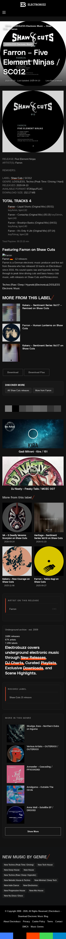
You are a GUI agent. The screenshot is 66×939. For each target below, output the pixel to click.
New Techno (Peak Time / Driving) (19, 865)
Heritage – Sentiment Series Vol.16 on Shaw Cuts (48, 536)
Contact (58, 921)
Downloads (33, 667)
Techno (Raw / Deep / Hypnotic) (19, 284)
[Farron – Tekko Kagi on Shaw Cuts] (49, 561)
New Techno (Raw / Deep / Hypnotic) (20, 875)
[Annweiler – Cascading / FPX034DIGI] (15, 774)
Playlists (48, 662)
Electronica (41, 284)
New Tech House (45, 865)
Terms (50, 921)
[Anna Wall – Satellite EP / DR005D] (15, 815)
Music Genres (37, 926)
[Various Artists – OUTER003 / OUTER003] (15, 754)
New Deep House (12, 870)
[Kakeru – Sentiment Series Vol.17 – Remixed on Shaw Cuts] (11, 312)
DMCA (25, 926)
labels (11, 643)
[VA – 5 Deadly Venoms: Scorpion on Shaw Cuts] (17, 517)
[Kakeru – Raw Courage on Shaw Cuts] (17, 561)
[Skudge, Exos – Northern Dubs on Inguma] (15, 733)
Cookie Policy (38, 921)
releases (12, 636)
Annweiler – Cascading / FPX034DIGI (39, 768)
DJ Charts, (14, 662)
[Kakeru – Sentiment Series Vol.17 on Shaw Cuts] (11, 353)
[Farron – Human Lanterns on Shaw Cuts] (11, 332)
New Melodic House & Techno (17, 880)
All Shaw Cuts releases (18, 390)
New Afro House (36, 890)
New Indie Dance (11, 885)
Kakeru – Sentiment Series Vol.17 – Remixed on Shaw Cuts (42, 307)
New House (29, 870)
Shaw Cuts (17, 178)
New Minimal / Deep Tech (45, 880)
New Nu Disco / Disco (13, 896)
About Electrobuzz (12, 921)
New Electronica (30, 885)
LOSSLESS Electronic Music (28, 26)
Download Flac (37, 372)
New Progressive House (14, 890)
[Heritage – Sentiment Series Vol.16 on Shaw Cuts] (49, 517)
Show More (33, 831)
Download (12, 372)
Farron (14, 29)
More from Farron (43, 390)
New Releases (33, 657)
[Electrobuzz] (33, 4)
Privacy (26, 921)
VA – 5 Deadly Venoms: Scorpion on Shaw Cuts (14, 536)
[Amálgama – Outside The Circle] (15, 794)
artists (10, 639)
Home (8, 26)
